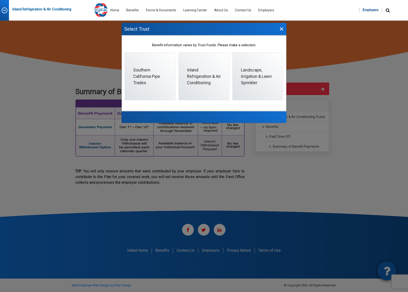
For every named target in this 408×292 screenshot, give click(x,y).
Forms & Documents (161, 10)
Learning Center (195, 10)
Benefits (132, 10)
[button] (6, 10)
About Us (221, 10)
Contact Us (243, 10)
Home (114, 10)
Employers (266, 10)
